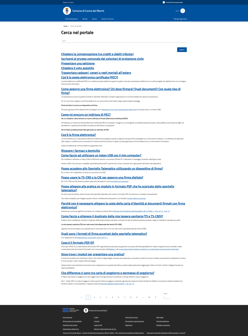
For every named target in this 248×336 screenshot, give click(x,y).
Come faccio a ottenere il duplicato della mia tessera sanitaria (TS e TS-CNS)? (112, 216)
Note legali (159, 317)
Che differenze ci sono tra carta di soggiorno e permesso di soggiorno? (107, 272)
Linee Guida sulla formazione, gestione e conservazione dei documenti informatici (149, 249)
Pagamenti (128, 325)
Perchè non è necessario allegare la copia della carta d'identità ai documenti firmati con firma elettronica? (123, 205)
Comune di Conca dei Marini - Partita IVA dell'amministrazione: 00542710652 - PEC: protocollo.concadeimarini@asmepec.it (103, 333)
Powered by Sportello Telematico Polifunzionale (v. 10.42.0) (166, 333)
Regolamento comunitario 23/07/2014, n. (92, 237)
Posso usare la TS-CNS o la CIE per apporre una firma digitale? (102, 177)
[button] (172, 2)
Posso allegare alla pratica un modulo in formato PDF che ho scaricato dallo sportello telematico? (117, 188)
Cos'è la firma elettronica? (78, 134)
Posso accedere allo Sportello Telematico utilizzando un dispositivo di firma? (112, 168)
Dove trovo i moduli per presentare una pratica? (92, 254)
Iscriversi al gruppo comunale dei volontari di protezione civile (102, 58)
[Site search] (182, 10)
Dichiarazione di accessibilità (72, 321)
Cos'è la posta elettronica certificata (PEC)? (89, 77)
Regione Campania (68, 2)
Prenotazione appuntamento (134, 321)
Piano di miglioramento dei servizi (105, 329)
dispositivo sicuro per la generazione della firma (119, 109)
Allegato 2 (112, 249)
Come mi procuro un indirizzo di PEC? (86, 114)
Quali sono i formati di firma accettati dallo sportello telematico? (104, 233)
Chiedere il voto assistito (77, 68)
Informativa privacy (131, 317)
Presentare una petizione (78, 63)
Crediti (96, 317)
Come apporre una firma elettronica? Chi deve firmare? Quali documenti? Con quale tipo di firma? (121, 91)
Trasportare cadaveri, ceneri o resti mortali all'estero (96, 72)
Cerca (64, 40)
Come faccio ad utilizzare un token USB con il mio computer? (101, 155)
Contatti (96, 321)
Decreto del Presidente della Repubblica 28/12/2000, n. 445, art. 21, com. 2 (141, 211)
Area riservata (67, 317)
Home (65, 26)
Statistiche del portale (70, 325)
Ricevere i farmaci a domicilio (80, 150)
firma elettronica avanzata (118, 181)
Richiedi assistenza (162, 321)
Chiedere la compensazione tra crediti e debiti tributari (97, 54)
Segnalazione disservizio (71, 329)
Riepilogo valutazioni (163, 325)
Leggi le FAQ (98, 325)
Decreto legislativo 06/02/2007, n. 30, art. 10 (117, 283)
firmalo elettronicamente (136, 198)
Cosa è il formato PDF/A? (77, 242)
